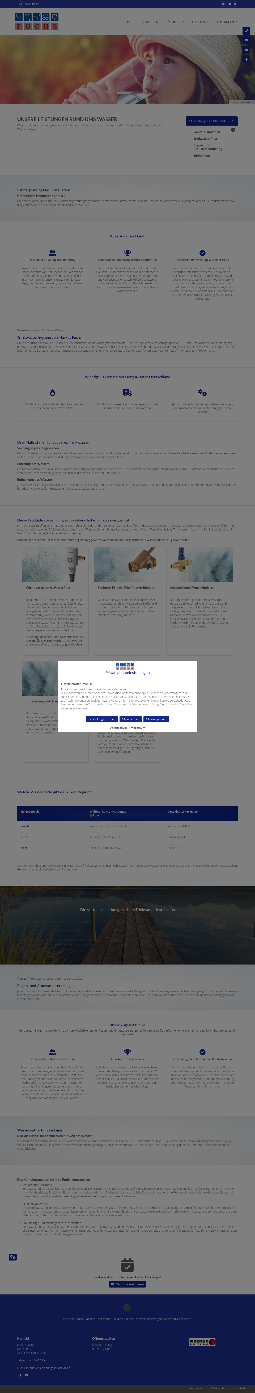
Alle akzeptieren (156, 719)
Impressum (137, 728)
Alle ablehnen (130, 719)
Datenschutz (118, 728)
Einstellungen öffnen (102, 719)
